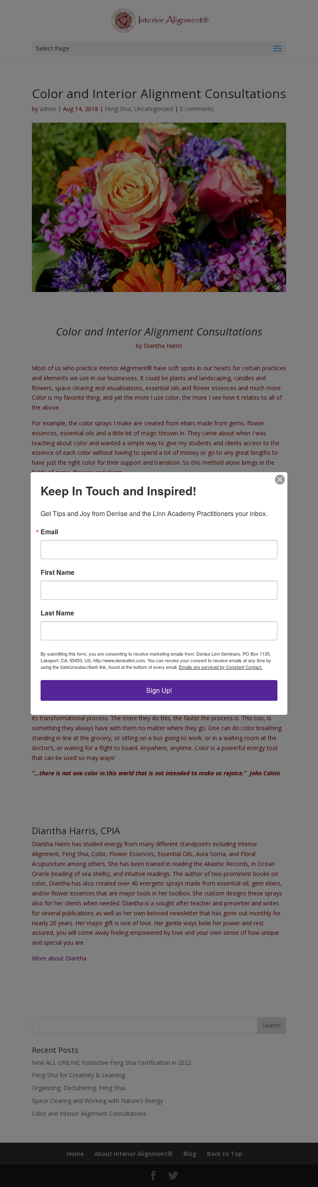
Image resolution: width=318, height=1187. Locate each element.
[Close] (280, 480)
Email (49, 531)
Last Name (57, 613)
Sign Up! (159, 690)
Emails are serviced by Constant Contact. (221, 666)
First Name (58, 572)
